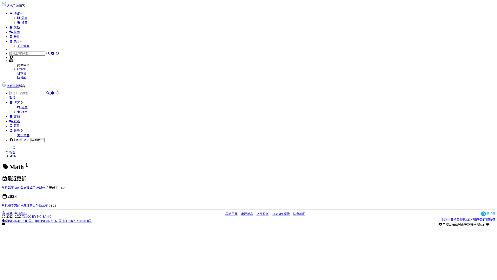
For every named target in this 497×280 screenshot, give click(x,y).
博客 (16, 13)
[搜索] (48, 53)
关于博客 (23, 46)
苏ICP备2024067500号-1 (18, 221)
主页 (12, 147)
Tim (24, 216)
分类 (24, 18)
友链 (16, 32)
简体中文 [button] (20, 140)
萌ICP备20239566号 (48, 221)
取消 (12, 98)
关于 (16, 41)
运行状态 (247, 214)
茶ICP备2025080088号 (77, 221)
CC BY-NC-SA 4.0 (39, 216)
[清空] (53, 53)
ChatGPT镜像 (281, 214)
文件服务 (262, 214)
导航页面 (231, 214)
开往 (16, 36)
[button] (11, 60)
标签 (24, 22)
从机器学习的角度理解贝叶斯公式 (25, 188)
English (21, 77)
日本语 (21, 73)
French (21, 69)
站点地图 (299, 214)
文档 (16, 27)
